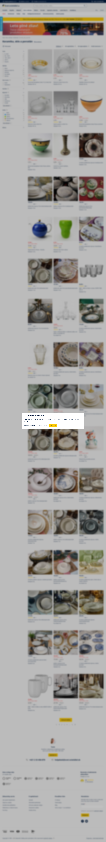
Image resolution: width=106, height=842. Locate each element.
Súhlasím (53, 426)
